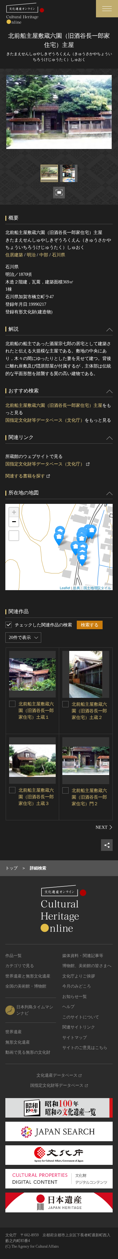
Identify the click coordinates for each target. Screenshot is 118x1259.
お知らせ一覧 (74, 996)
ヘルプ (68, 1006)
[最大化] (14, 535)
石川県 (58, 255)
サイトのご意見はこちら (84, 1047)
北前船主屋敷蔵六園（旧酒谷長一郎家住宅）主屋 (53, 405)
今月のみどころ (76, 986)
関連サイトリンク (78, 1027)
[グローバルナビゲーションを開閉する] (107, 8)
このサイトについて (80, 1017)
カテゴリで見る (19, 965)
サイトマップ (74, 1037)
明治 (31, 255)
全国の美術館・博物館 (25, 986)
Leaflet (65, 587)
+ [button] (14, 512)
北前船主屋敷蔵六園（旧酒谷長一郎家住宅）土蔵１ (36, 711)
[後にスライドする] (104, 827)
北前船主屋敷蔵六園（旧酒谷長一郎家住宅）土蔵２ (89, 711)
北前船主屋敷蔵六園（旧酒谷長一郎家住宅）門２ (89, 797)
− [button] (14, 522)
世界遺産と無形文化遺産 (27, 976)
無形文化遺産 (17, 1042)
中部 (43, 255)
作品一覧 (13, 955)
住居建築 (14, 255)
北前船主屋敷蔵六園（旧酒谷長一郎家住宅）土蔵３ (36, 797)
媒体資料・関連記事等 (82, 955)
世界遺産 (13, 1031)
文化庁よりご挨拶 (78, 976)
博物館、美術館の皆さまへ (86, 965)
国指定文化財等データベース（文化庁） (45, 420)
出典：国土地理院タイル (92, 587)
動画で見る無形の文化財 (27, 1052)
